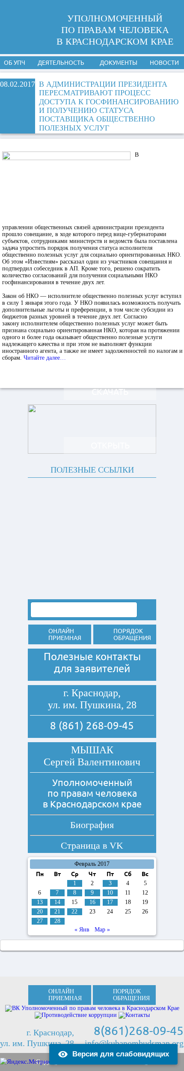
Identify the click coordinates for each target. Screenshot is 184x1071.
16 (92, 902)
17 (110, 902)
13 (40, 902)
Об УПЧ (14, 62)
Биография (92, 824)
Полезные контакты (92, 656)
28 (57, 921)
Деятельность (61, 62)
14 (57, 902)
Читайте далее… (45, 358)
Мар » (102, 929)
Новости (164, 62)
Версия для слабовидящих (120, 1054)
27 (40, 921)
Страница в (92, 845)
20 (40, 911)
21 (57, 911)
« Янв (81, 929)
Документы (118, 62)
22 (74, 911)
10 (110, 892)
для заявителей (92, 668)
